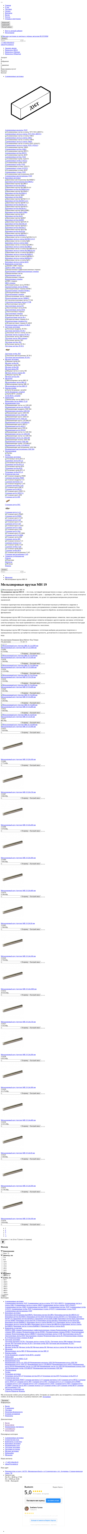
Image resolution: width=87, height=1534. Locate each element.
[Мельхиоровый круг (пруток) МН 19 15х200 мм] (19, 685)
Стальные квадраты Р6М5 (14, 478)
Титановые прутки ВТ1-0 (14, 464)
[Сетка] (2, 644)
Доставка (8, 9)
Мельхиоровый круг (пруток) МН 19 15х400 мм (18, 707)
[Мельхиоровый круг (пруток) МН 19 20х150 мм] (12, 790)
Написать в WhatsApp (13, 54)
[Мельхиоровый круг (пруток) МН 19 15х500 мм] (19, 725)
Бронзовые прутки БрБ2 (14, 197)
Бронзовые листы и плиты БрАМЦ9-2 (19, 254)
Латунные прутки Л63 (13, 342)
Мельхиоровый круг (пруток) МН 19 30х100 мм (18, 1218)
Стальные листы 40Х (12, 539)
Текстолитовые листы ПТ (14, 306)
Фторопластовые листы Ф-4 (15, 317)
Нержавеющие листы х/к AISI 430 (17, 407)
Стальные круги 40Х (12, 497)
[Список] (4, 644)
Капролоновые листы (13, 275)
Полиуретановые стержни (14, 294)
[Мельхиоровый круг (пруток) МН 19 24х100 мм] (12, 954)
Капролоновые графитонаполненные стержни (22, 271)
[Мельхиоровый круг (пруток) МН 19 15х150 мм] (19, 675)
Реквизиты (9, 1416)
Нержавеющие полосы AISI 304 (16, 441)
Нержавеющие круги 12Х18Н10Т (17, 422)
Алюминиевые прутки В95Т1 (16, 153)
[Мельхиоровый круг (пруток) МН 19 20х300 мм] (12, 856)
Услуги (7, 17)
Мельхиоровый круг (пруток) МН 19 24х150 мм (18, 1022)
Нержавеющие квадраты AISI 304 (17, 411)
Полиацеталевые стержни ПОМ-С (17, 290)
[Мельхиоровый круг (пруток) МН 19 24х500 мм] (12, 1184)
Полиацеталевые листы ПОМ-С (16, 287)
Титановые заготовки (13, 457)
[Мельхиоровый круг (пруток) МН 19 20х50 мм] (12, 921)
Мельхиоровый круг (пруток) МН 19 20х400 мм (18, 890)
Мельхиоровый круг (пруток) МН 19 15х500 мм (18, 726)
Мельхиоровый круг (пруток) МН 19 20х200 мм (18, 825)
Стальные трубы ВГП (13, 550)
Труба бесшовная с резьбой (15, 392)
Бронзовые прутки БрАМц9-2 (16, 193)
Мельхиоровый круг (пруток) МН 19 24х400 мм (18, 1120)
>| (5, 1236)
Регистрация (9, 33)
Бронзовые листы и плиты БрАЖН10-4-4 (20, 250)
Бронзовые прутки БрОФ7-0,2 (16, 205)
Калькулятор (9, 1425)
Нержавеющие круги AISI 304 (16, 415)
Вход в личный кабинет (13, 31)
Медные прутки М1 (12, 376)
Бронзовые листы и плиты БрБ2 (16, 243)
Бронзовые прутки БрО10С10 (16, 224)
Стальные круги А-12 (13, 512)
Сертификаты (10, 1429)
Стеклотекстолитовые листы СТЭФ (18, 302)
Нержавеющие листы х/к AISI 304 (17, 438)
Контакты (8, 13)
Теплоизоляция (10, 451)
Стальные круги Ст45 (13, 524)
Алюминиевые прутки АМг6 (15, 149)
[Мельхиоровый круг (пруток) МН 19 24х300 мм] (12, 1085)
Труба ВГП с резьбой (12, 396)
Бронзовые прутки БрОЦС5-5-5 (16, 201)
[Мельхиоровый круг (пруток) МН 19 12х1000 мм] (19, 646)
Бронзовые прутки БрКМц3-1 (16, 235)
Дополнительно (6, 1419)
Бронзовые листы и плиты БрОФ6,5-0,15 (20, 239)
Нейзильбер (9, 397)
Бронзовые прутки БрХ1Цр (15, 231)
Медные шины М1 (12, 369)
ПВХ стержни (10, 283)
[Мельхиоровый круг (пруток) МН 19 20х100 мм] (12, 757)
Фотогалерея (9, 1430)
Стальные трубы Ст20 (13, 547)
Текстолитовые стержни (14, 313)
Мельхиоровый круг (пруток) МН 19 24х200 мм (18, 1054)
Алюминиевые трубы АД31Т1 (16, 161)
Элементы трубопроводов (14, 556)
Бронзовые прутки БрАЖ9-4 (15, 185)
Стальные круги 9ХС (12, 504)
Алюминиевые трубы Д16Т (15, 164)
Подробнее (47, 1397)
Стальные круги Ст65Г (13, 527)
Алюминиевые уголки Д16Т (15, 172)
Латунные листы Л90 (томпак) (16, 338)
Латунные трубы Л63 (13, 354)
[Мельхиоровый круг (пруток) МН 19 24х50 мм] (12, 1151)
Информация (5, 1402)
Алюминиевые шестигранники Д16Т (18, 176)
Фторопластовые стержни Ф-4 (16, 321)
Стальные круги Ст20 (13, 520)
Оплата (7, 11)
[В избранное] (42, 673)
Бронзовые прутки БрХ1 (14, 216)
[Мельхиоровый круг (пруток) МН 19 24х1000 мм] (12, 987)
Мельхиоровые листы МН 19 (15, 382)
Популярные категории (9, 1434)
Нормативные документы (14, 1427)
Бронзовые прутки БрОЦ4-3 (15, 227)
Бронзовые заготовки (13, 178)
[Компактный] (6, 644)
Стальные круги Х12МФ (14, 535)
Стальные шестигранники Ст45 (16, 554)
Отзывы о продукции (13, 19)
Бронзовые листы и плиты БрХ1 (17, 262)
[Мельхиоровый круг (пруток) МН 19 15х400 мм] (19, 705)
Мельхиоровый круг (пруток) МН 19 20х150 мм (18, 792)
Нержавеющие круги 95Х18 (15, 430)
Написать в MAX (11, 50)
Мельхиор (8, 378)
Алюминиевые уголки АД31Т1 (16, 168)
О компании (9, 1408)
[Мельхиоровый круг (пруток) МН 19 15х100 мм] (19, 655)
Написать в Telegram (12, 52)
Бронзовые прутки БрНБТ (14, 220)
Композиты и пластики (13, 264)
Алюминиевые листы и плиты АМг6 (18, 141)
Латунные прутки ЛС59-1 (14, 346)
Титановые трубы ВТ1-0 (14, 472)
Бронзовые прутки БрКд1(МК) (16, 212)
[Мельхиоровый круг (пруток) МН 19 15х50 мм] (18, 715)
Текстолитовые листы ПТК (15, 310)
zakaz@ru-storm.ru (7, 44)
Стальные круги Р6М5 (13, 516)
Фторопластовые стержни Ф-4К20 (17, 325)
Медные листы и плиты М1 (15, 373)
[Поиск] (25, 572)
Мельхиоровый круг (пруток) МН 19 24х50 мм (18, 1153)
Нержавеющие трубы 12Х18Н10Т (17, 445)
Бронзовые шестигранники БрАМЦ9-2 (19, 182)
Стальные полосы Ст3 (13, 543)
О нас (7, 7)
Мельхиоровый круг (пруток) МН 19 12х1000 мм (18, 647)
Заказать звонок (11, 48)
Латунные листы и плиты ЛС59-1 (17, 334)
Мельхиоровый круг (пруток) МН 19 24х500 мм (18, 1186)
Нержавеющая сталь (12, 403)
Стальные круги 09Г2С (13, 489)
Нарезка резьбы (10, 388)
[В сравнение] (44, 673)
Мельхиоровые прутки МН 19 (16, 386)
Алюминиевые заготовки (14, 76)
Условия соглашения (12, 1414)
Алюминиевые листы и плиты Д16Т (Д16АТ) (21, 145)
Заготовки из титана (12, 1449)
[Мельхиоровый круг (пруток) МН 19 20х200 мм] (12, 823)
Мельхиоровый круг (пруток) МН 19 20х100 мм (18, 759)
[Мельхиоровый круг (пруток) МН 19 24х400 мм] (12, 1118)
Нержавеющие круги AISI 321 (16, 419)
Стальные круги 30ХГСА (14, 493)
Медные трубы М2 (12, 367)
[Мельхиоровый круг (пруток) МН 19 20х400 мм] (12, 889)
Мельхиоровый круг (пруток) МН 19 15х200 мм (18, 687)
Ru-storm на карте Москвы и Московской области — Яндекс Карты (43, 1524)
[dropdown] (2, 2)
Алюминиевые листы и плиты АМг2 (18, 138)
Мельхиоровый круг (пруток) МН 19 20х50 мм (18, 923)
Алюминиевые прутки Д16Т (15, 157)
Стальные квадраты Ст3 (14, 482)
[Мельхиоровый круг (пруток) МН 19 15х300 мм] (19, 695)
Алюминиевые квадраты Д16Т (16, 130)
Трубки (7, 455)
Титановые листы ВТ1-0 (14, 461)
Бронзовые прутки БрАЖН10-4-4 (17, 189)
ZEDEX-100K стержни (13, 268)
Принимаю (5, 1400)
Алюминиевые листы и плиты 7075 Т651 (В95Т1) (23, 134)
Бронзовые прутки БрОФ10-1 (16, 208)
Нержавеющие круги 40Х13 (15, 426)
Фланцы (8, 566)
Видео (7, 15)
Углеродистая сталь (12, 474)
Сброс (4, 1296)
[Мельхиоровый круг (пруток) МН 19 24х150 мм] (12, 1020)
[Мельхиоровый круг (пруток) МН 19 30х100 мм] (12, 1217)
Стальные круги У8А (13, 531)
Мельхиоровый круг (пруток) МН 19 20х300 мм (18, 858)
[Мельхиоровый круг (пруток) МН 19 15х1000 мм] (19, 665)
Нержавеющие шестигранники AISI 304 (19, 449)
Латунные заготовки (12, 327)
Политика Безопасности (14, 1412)
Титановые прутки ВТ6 (13, 468)
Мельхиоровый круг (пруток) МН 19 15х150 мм (18, 677)
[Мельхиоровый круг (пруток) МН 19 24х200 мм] (12, 1053)
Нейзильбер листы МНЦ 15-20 (16, 401)
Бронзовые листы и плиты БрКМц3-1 (18, 258)
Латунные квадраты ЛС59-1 (15, 331)
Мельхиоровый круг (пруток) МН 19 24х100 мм (18, 956)
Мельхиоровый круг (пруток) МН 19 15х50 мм (18, 717)
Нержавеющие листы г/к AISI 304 (17, 434)
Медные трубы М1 (12, 363)
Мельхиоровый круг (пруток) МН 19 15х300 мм (18, 697)
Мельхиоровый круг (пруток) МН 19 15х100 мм (18, 657)
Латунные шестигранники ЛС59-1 (17, 357)
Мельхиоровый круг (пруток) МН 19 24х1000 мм (18, 989)
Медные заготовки (12, 359)
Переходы (8, 562)
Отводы (8, 558)
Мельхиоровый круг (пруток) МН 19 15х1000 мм (18, 667)
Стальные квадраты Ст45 (14, 485)
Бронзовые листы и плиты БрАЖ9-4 (18, 247)
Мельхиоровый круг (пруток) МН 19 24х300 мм (18, 1087)
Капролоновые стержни (13, 279)
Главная (8, 5)
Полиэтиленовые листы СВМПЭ (17, 298)
